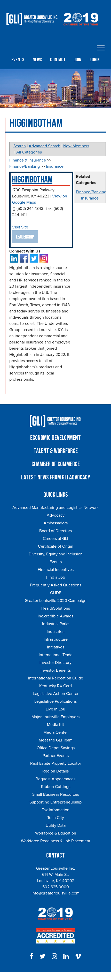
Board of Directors (55, 530)
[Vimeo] (78, 956)
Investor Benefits (56, 670)
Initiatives (55, 647)
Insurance (90, 198)
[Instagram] (54, 956)
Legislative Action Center (55, 693)
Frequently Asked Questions (55, 585)
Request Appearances (55, 779)
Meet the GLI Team (56, 740)
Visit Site (20, 227)
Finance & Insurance (27, 160)
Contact (58, 60)
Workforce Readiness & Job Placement (55, 841)
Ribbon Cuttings (55, 786)
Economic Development (55, 438)
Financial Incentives (56, 569)
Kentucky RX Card (55, 685)
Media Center (55, 732)
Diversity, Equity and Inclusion (56, 554)
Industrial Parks (55, 623)
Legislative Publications (55, 701)
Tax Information (55, 810)
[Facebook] (31, 956)
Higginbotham (32, 179)
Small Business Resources (55, 794)
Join (77, 60)
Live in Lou (55, 709)
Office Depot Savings (56, 748)
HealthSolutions (55, 608)
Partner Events (56, 755)
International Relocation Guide (55, 678)
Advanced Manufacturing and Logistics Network (55, 507)
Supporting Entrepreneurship (55, 802)
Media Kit (55, 724)
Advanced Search (44, 146)
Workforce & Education (55, 833)
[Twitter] (42, 956)
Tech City (55, 817)
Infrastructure (56, 639)
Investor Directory (55, 662)
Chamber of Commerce (55, 464)
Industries (55, 631)
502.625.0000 (55, 887)
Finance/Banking (91, 192)
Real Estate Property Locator (55, 763)
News (37, 60)
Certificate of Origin (55, 546)
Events (17, 60)
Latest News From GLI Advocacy (55, 477)
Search (19, 146)
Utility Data (56, 825)
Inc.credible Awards (55, 616)
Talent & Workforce (56, 451)
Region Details (55, 771)
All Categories (29, 152)
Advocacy (56, 515)
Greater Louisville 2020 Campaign (55, 600)
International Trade (56, 654)
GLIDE (55, 592)
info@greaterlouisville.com (55, 893)
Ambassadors (56, 523)
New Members (76, 146)
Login (95, 60)
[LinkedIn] (66, 956)
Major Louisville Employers (55, 717)
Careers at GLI (55, 538)
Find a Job (55, 577)
